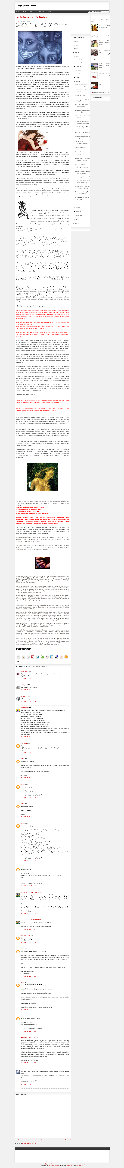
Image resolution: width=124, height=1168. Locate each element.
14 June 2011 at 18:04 (29, 1062)
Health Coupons (83, 1164)
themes (49, 11)
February (78, 211)
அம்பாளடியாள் (24, 707)
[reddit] (28, 657)
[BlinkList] (61, 657)
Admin (22, 758)
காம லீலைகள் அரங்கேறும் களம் (82, 132)
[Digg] (18, 657)
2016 (75, 45)
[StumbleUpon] (37, 657)
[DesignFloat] (52, 657)
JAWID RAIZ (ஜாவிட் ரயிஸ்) (28, 1037)
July (77, 77)
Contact (32, 11)
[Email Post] (17, 661)
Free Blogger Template (53, 1165)
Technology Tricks (73, 1164)
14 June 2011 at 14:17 (29, 1009)
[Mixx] (33, 657)
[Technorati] (42, 657)
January (78, 215)
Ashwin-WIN (24, 696)
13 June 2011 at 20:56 (29, 886)
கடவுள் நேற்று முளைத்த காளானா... (98, 59)
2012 (75, 52)
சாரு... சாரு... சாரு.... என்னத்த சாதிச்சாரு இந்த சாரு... (104, 42)
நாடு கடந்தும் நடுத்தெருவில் (81, 164)
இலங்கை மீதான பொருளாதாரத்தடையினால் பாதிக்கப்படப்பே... (82, 152)
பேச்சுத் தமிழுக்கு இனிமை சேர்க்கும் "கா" (100, 92)
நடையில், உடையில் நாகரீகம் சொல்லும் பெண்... (104, 65)
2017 (75, 41)
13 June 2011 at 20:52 (29, 778)
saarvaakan (24, 743)
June (77, 81)
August (77, 73)
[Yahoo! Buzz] (47, 657)
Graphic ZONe (70, 1165)
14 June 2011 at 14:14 (29, 976)
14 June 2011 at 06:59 (29, 913)
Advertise (41, 11)
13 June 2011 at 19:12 (29, 737)
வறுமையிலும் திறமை (80, 147)
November (78, 62)
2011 (75, 56)
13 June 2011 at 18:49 (29, 701)
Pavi (22, 1069)
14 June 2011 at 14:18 (29, 1031)
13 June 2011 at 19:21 (29, 752)
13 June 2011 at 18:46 (29, 690)
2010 (75, 219)
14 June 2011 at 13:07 (29, 942)
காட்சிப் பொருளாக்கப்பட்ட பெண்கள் (32, 17)
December (78, 59)
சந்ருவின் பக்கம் (27, 5)
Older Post (68, 1140)
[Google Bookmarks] (23, 657)
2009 (75, 223)
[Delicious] (56, 657)
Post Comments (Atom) (29, 1143)
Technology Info (79, 1165)
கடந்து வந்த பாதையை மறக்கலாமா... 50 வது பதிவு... (104, 75)
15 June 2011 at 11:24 (28, 1084)
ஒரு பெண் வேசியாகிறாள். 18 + (82, 167)
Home (17, 11)
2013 (75, 48)
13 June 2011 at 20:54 (29, 797)
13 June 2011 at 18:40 (29, 678)
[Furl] (66, 657)
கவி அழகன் (24, 684)
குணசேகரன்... (24, 671)
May (77, 204)
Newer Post (18, 1140)
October (78, 66)
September (78, 70)
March (77, 207)
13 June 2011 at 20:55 (29, 860)
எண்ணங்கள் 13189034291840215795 (31, 892)
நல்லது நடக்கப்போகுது (80, 95)
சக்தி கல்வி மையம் (25, 935)
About (24, 11)
